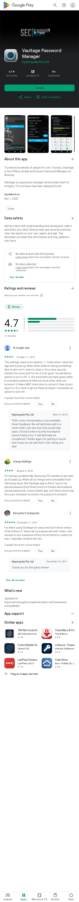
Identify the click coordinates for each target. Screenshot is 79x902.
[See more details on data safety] (17, 277)
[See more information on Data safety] (72, 218)
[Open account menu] (72, 5)
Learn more (22, 257)
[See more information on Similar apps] (72, 622)
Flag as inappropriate (21, 673)
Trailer (39, 32)
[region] (39, 73)
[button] (38, 75)
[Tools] (10, 208)
